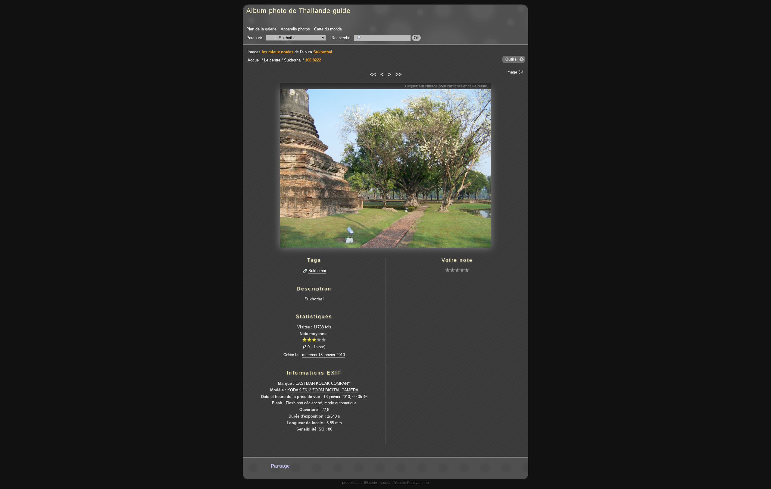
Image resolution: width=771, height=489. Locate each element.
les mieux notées (277, 52)
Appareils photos (295, 29)
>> (398, 73)
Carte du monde (328, 29)
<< (373, 73)
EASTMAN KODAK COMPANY (323, 383)
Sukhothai (322, 52)
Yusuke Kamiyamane (411, 482)
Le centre (272, 60)
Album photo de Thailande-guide (298, 10)
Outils (511, 59)
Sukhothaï (317, 270)
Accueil (254, 60)
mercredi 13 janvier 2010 (323, 355)
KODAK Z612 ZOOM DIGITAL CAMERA (322, 390)
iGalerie (370, 482)
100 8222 (313, 60)
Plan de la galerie (261, 29)
